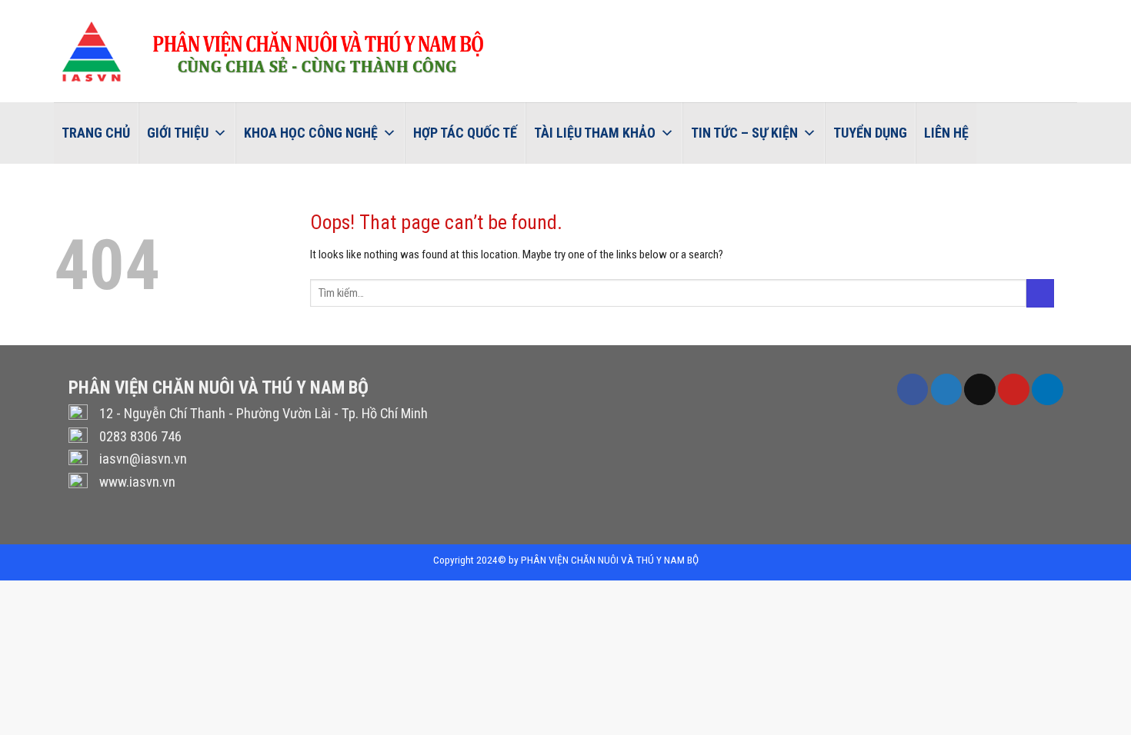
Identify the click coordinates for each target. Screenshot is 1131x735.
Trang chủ (96, 133)
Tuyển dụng (870, 133)
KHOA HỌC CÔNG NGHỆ (311, 133)
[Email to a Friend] (979, 389)
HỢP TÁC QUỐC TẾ (465, 133)
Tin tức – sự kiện (744, 133)
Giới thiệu (178, 133)
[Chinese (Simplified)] (1074, 12)
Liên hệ (946, 133)
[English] (1054, 12)
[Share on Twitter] (946, 389)
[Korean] (1094, 12)
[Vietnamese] (1034, 12)
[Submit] (1040, 293)
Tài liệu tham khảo (595, 133)
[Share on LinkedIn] (1047, 389)
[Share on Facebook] (912, 389)
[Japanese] (1114, 12)
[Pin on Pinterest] (1013, 389)
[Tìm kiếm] (991, 132)
